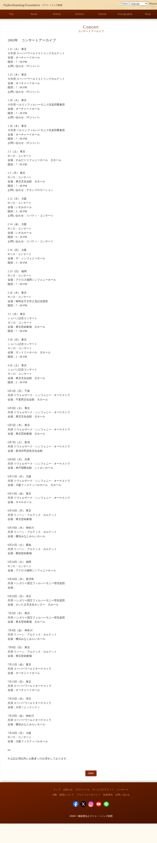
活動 (54, 794)
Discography (125, 14)
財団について (67, 794)
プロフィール (82, 789)
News (34, 14)
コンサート (122, 789)
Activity (102, 14)
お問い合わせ (122, 794)
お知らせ (68, 789)
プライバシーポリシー (88, 794)
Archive (79, 14)
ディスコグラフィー (103, 789)
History (57, 14)
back (90, 773)
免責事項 (108, 794)
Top (11, 14)
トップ (57, 789)
